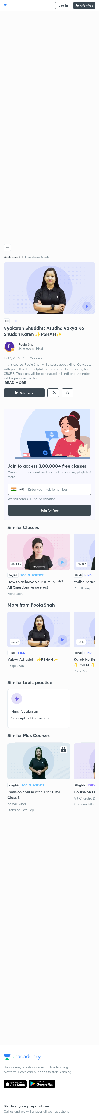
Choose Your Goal (23, 5)
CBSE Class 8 (12, 257)
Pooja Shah (15, 665)
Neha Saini (15, 593)
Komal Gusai (16, 804)
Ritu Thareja (82, 588)
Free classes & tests (37, 257)
